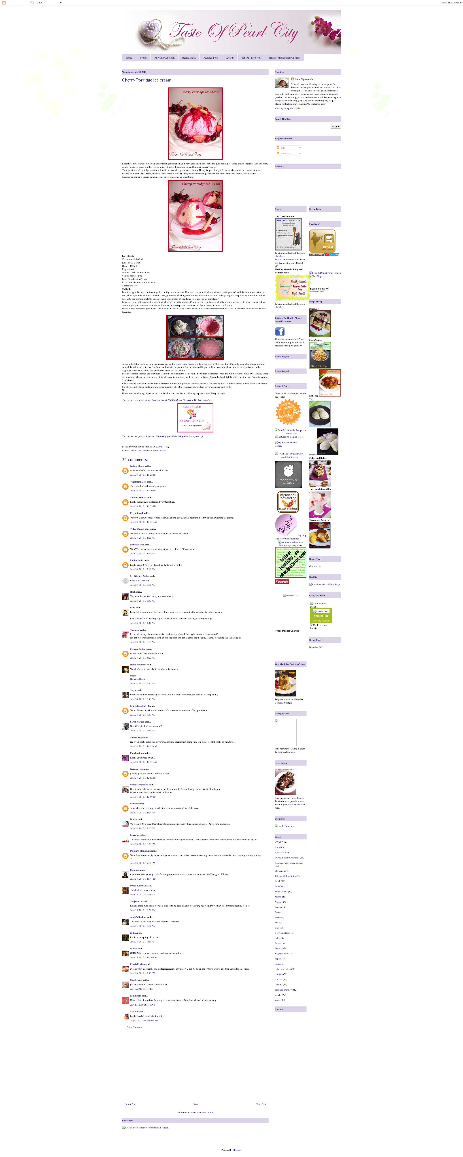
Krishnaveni (136, 768)
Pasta (277, 912)
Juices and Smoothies (285, 876)
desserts (133, 450)
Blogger (237, 1150)
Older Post (261, 1104)
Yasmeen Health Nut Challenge (167, 400)
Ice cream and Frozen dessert (152, 450)
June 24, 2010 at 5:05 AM (143, 642)
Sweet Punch (297, 798)
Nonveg (279, 901)
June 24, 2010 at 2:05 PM (142, 828)
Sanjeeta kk (136, 901)
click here (299, 801)
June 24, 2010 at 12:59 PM (143, 796)
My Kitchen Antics (139, 576)
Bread (278, 847)
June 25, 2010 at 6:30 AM (143, 910)
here (292, 751)
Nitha (133, 932)
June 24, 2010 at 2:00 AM (143, 569)
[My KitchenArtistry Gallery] (289, 444)
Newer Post (130, 1104)
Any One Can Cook (164, 57)
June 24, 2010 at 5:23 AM (143, 657)
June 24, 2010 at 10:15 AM (143, 746)
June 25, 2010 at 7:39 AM (143, 941)
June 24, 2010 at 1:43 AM (143, 553)
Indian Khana (137, 466)
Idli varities (280, 870)
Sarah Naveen (137, 721)
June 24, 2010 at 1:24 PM (142, 812)
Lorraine (135, 835)
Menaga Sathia (138, 648)
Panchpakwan (137, 753)
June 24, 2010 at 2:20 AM (143, 584)
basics (278, 963)
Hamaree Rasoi (138, 664)
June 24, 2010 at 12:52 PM (143, 777)
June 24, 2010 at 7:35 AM (143, 730)
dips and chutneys (284, 989)
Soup (277, 943)
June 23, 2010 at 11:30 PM (143, 490)
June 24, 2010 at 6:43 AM (143, 699)
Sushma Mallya (138, 497)
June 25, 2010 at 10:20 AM (143, 957)
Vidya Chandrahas (139, 528)
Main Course (281, 891)
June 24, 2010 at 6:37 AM (143, 683)
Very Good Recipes (289, 538)
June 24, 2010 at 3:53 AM (143, 600)
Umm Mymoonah (139, 784)
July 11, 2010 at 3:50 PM (142, 1004)
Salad (277, 938)
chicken (279, 974)
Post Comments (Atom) (202, 1112)
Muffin (278, 896)
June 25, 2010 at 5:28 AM (143, 894)
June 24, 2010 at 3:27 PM (142, 844)
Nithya (133, 948)
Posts (282, 147)
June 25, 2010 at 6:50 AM (143, 925)
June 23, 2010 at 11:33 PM (143, 506)
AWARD (279, 842)
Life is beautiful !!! (139, 706)
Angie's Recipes (138, 917)
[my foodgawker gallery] (288, 475)
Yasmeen (134, 629)
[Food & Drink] (317, 272)
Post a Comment (135, 1027)
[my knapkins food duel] (290, 541)
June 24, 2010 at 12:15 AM (143, 522)
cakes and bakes (283, 969)
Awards (230, 57)
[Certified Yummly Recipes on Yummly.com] (291, 433)
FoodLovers (136, 980)
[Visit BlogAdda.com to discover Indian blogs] (331, 255)
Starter (278, 948)
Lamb (278, 881)
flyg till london (333, 272)
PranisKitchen (137, 964)
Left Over (279, 886)
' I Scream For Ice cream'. (196, 400)
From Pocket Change (287, 630)
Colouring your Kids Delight (170, 436)
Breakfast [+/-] (316, 647)
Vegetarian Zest (138, 481)
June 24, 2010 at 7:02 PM (142, 863)
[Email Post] (167, 446)
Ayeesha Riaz (321, 616)
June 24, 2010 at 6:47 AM (143, 714)
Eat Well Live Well (251, 57)
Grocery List (315, 566)
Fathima (134, 869)
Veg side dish (281, 953)
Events (143, 57)
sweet (277, 1000)
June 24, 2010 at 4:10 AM (143, 623)
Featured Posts (210, 57)
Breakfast (279, 852)
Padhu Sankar (137, 560)
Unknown (135, 803)
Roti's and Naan (282, 932)
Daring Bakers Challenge (287, 857)
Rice (277, 927)
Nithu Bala (135, 995)
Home (129, 57)
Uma (132, 607)
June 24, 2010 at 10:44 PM (143, 878)
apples (278, 958)
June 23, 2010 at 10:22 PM (143, 474)
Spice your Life (195, 436)
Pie (276, 922)
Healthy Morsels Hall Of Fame (284, 57)
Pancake (279, 907)
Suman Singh (137, 737)
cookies (279, 979)
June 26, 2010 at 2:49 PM (142, 973)
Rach (132, 591)
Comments (284, 153)
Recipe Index (189, 57)
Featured (283, 262)
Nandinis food (137, 544)
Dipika (133, 819)
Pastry (278, 917)
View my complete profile (287, 108)
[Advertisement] (195, 1067)
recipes (326, 621)
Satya (133, 690)
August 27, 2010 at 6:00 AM (144, 1020)
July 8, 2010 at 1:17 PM (142, 988)
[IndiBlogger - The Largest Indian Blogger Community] (322, 251)
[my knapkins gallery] (290, 545)
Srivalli (134, 1011)
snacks (278, 995)
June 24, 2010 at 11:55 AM (143, 762)
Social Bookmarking (316, 291)
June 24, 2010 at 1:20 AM (143, 537)
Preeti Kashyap (138, 885)
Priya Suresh (136, 513)
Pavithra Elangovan (140, 850)
